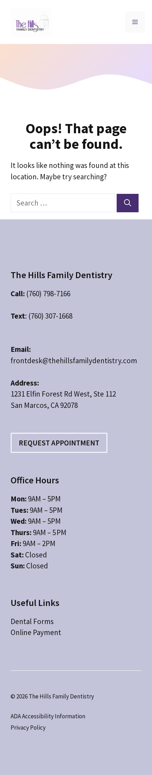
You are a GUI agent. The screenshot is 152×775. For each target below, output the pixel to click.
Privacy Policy (28, 727)
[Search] (128, 203)
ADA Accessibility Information (48, 716)
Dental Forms (32, 621)
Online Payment (36, 632)
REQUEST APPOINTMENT (59, 443)
